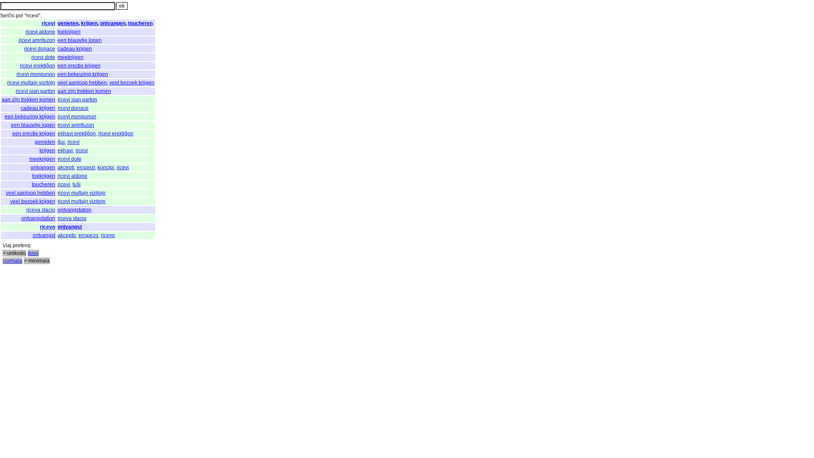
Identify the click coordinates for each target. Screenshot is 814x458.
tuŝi (76, 184)
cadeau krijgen (75, 49)
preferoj (22, 246)
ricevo (47, 227)
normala (12, 261)
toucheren (140, 23)
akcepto (67, 235)
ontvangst (70, 227)
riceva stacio (40, 210)
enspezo (88, 235)
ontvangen (112, 23)
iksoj (33, 253)
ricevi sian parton (35, 91)
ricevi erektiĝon (37, 66)
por (19, 16)
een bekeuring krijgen (83, 74)
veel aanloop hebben (82, 83)
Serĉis (7, 16)
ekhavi (65, 151)
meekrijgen (71, 57)
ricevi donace (39, 49)
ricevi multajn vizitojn (31, 83)
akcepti (66, 167)
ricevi (48, 23)
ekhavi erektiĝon (77, 134)
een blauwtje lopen (80, 40)
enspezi (86, 167)
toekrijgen (69, 32)
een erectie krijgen (79, 66)
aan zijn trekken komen (84, 91)
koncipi (106, 167)
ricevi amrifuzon (37, 40)
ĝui (61, 142)
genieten (68, 23)
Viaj (7, 246)
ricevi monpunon (36, 74)
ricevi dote (43, 57)
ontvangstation (75, 210)
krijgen (89, 23)
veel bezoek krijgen (131, 83)
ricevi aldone (40, 32)
